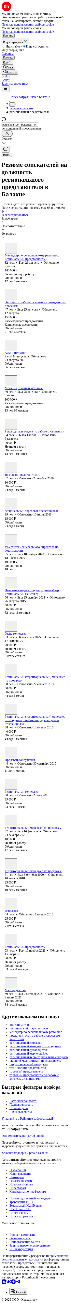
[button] (6, 76)
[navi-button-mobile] (5, 88)
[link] (8, 67)
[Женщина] (11, 345)
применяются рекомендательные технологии (35, 1257)
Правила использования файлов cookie (28, 31)
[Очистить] (7, 133)
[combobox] (20, 125)
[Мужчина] (11, 248)
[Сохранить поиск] (5, 149)
